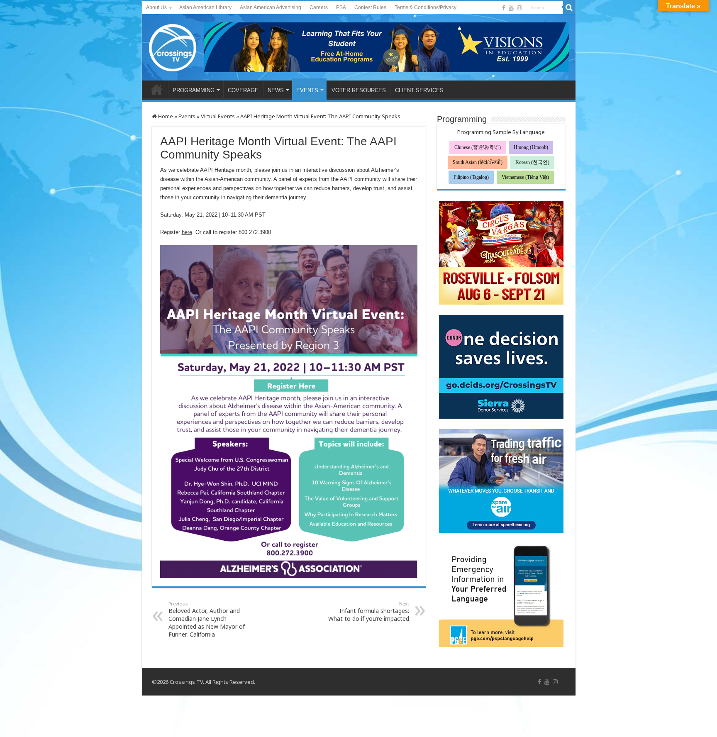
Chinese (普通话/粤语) (477, 147)
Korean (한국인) (532, 162)
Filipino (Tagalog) (471, 177)
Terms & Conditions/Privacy (425, 7)
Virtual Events (218, 116)
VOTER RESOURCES (359, 90)
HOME (157, 89)
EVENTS (307, 90)
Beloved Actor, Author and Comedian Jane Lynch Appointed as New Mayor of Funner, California (206, 619)
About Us (156, 7)
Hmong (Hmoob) (531, 147)
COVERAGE (243, 90)
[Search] (569, 7)
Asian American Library (205, 7)
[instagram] (519, 8)
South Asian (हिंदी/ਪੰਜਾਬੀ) (477, 162)
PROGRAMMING (194, 90)
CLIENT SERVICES (419, 90)
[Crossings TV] (173, 46)
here (187, 232)
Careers (319, 7)
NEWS (276, 90)
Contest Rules (370, 7)
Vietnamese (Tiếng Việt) (525, 177)
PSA (341, 7)
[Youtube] (511, 8)
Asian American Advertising (270, 7)
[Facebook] (503, 8)
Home (165, 116)
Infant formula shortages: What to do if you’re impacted (368, 611)
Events (186, 116)
